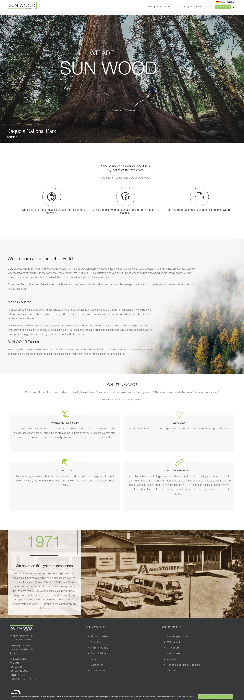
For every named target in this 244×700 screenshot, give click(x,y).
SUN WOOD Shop (19, 671)
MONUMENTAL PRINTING (23, 679)
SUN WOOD (16, 667)
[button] (234, 7)
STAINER (14, 663)
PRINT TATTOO (17, 675)
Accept (215, 697)
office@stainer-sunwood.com (24, 640)
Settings (189, 697)
